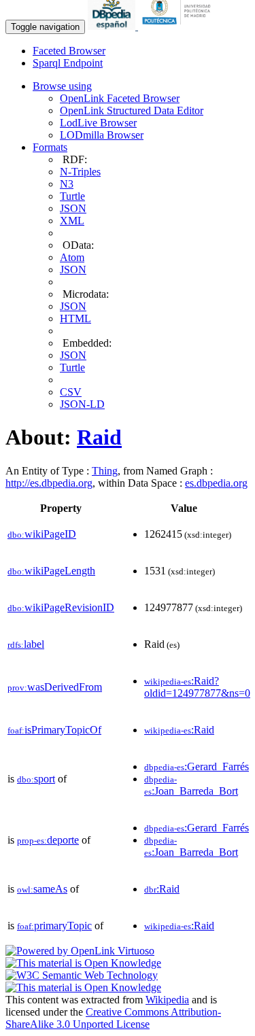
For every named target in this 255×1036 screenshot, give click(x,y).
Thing (105, 471)
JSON (73, 208)
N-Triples (80, 171)
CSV (71, 392)
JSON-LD (82, 404)
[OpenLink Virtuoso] (79, 950)
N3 (66, 184)
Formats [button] (50, 147)
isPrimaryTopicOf (54, 730)
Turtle (72, 196)
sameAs (42, 889)
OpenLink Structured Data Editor (131, 110)
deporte (48, 840)
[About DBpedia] (113, 26)
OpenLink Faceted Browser (120, 98)
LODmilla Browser (101, 135)
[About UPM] (179, 26)
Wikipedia (167, 999)
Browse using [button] (62, 86)
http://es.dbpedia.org (48, 483)
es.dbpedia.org (216, 483)
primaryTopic (54, 925)
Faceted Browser (69, 50)
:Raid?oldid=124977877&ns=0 (197, 687)
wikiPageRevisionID (60, 607)
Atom (72, 257)
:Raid (179, 730)
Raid (99, 437)
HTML (75, 318)
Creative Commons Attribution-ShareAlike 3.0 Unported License (113, 1018)
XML (72, 220)
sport (36, 778)
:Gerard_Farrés (196, 766)
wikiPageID (41, 534)
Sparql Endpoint (68, 63)
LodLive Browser (98, 122)
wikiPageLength (51, 570)
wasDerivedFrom (54, 687)
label (25, 644)
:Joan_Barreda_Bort (191, 785)
